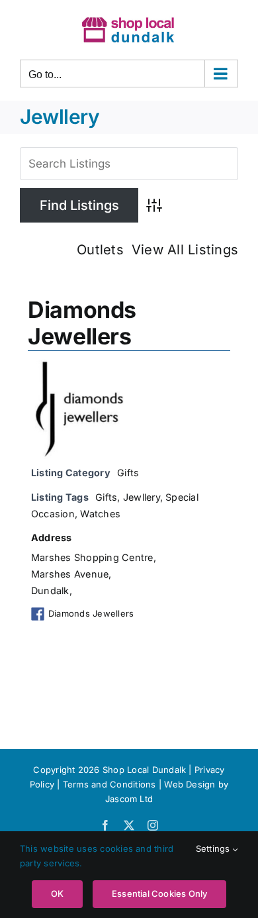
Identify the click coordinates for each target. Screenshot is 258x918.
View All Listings (185, 250)
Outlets (100, 250)
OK (57, 893)
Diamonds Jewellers (82, 323)
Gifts (128, 472)
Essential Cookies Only (159, 893)
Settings (214, 848)
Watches (100, 513)
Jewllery (141, 497)
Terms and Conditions (111, 784)
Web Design (189, 784)
